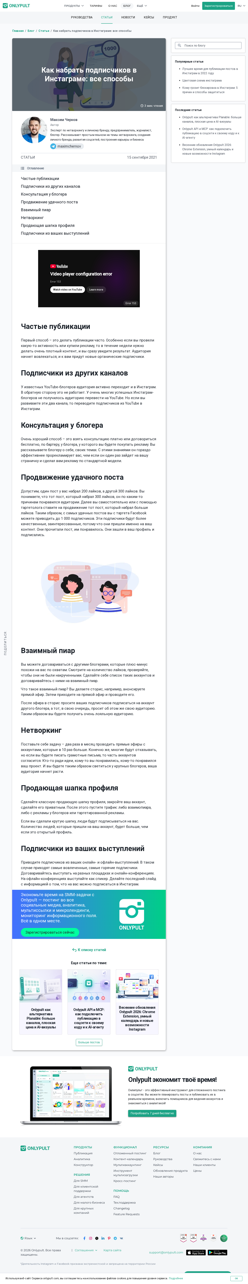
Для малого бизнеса (89, 1202)
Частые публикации (40, 178)
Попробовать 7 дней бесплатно (152, 1113)
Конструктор (83, 1165)
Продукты (72, 5)
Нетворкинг (32, 217)
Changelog (121, 1208)
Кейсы (149, 17)
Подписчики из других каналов (50, 186)
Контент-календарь (128, 1159)
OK (236, 1278)
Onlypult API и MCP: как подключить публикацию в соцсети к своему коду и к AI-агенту (88, 1018)
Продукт (170, 17)
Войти (195, 5)
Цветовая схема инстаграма (202, 80)
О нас (112, 5)
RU (239, 5)
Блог (127, 5)
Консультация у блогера (44, 194)
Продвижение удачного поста (49, 202)
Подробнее (176, 1278)
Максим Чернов (64, 120)
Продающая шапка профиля (48, 225)
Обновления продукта (170, 1170)
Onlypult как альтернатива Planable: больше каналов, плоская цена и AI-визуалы (41, 1018)
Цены (197, 1170)
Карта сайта (112, 1250)
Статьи (107, 17)
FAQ (116, 1196)
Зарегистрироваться (218, 5)
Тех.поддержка (124, 1202)
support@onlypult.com (166, 1252)
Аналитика (82, 1159)
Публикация (83, 1153)
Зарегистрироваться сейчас (50, 932)
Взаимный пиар (36, 210)
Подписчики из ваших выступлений (55, 233)
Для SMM (81, 1180)
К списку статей (92, 950)
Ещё (140, 5)
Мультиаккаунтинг (127, 1165)
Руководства (81, 17)
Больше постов (89, 1042)
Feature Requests (126, 1214)
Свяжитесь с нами (207, 1159)
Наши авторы (163, 1176)
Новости (128, 17)
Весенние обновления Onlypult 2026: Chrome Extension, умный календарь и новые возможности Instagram (137, 1018)
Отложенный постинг (130, 1153)
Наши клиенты (204, 1165)
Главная (18, 31)
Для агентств (84, 1196)
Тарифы (96, 5)
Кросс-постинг (124, 1181)
